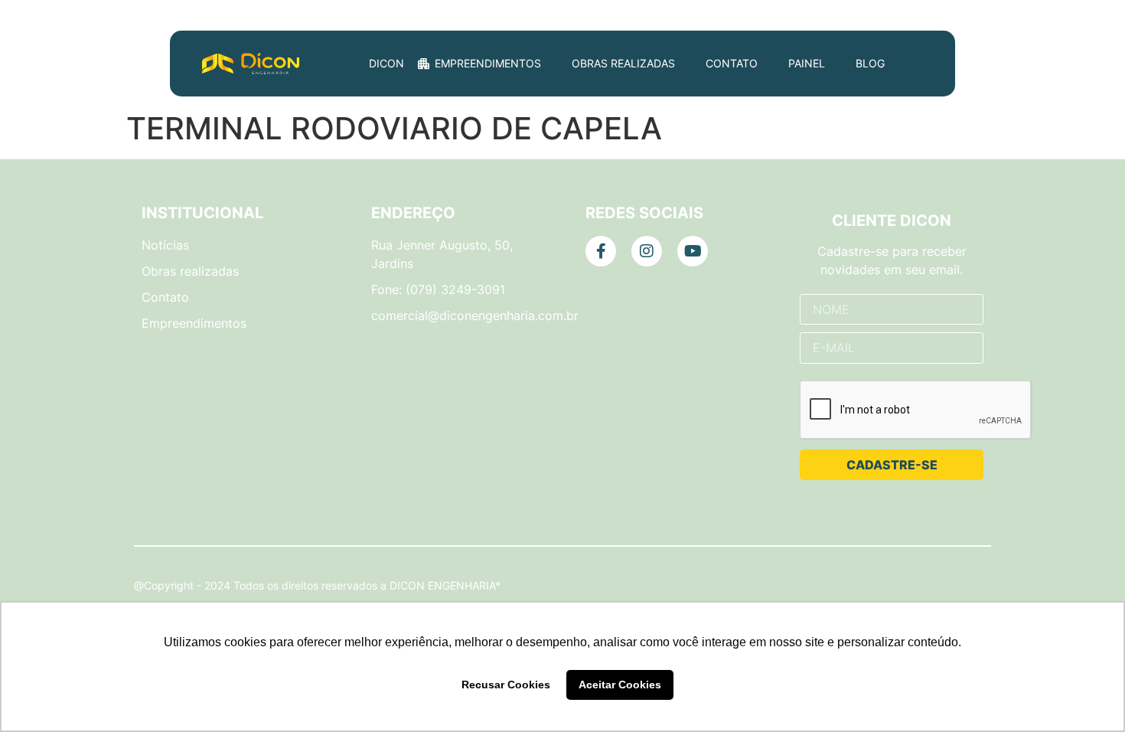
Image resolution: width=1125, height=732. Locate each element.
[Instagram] (646, 251)
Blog (870, 63)
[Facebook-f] (600, 251)
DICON (386, 63)
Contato (732, 63)
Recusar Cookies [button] (505, 684)
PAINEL (806, 63)
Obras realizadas (623, 63)
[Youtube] (692, 251)
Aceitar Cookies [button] (620, 684)
